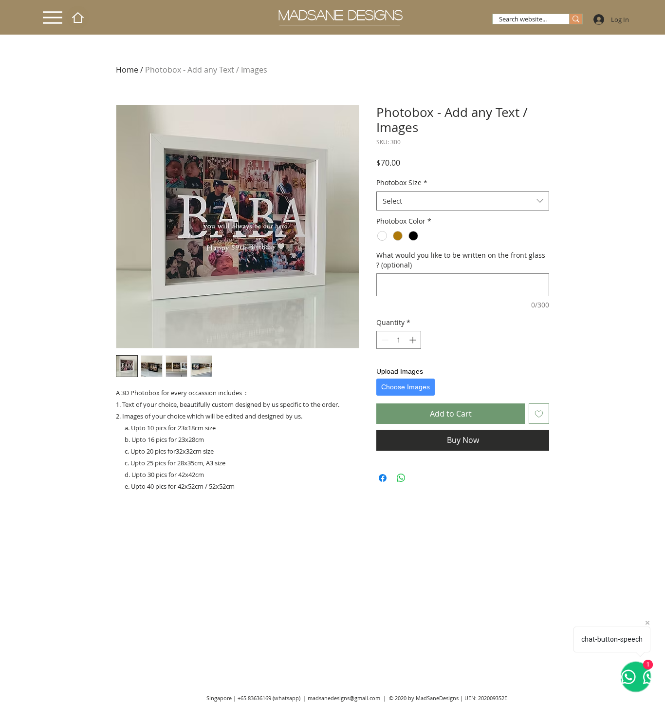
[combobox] (462, 200)
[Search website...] (575, 19)
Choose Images (405, 387)
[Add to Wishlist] (539, 413)
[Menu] (52, 17)
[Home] (77, 17)
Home (127, 69)
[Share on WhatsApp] (401, 478)
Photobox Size (401, 182)
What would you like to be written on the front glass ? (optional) (460, 259)
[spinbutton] (398, 339)
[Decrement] (384, 339)
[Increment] (413, 339)
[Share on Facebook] (382, 478)
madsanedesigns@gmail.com (344, 698)
